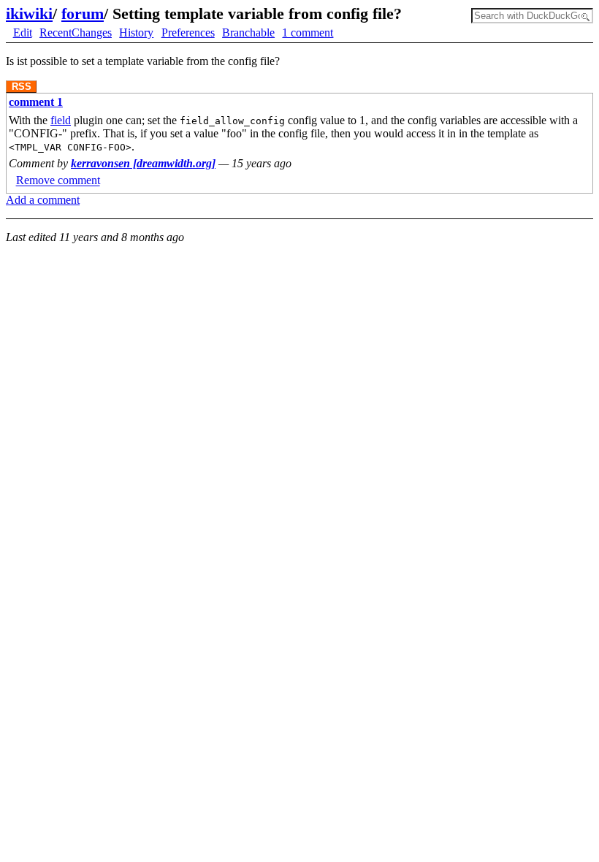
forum (82, 13)
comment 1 (36, 102)
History (136, 32)
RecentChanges (75, 32)
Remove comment (58, 181)
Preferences (188, 32)
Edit (22, 32)
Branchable (248, 32)
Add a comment (43, 200)
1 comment (307, 32)
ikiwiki (29, 13)
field (60, 120)
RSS (21, 86)
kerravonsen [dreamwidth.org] (143, 163)
